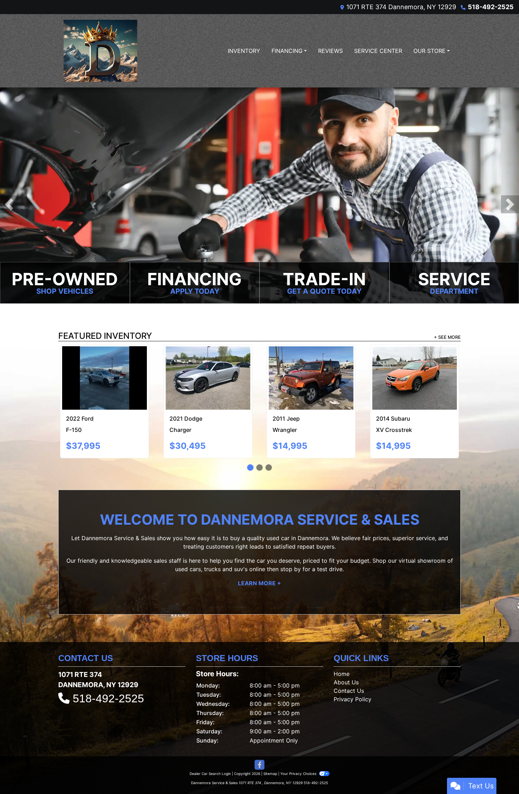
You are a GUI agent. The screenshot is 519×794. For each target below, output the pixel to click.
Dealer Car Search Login (210, 752)
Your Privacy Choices (298, 752)
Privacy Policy (352, 677)
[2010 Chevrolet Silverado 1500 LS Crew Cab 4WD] (207, 364)
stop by (290, 547)
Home (342, 651)
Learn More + (259, 561)
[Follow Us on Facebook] (259, 743)
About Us (346, 660)
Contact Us (349, 668)
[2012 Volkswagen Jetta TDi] (414, 367)
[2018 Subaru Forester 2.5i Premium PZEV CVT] (104, 361)
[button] (9, 204)
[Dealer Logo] (100, 51)
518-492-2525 (491, 7)
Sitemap (270, 752)
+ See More (447, 337)
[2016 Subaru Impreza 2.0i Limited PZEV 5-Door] (311, 361)
